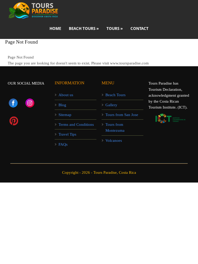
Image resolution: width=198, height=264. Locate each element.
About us (66, 95)
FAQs (63, 144)
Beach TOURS (84, 28)
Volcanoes (113, 140)
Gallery (111, 105)
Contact (139, 28)
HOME (55, 28)
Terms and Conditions (76, 124)
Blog (62, 105)
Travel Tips (67, 134)
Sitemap (65, 115)
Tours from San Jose (121, 115)
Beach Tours (115, 95)
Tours (114, 28)
